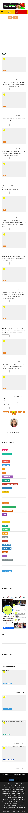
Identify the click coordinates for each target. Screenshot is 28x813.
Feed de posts (6, 641)
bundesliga (6, 465)
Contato (9, 776)
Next (14, 414)
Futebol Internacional (9, 507)
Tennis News (6, 567)
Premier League (7, 548)
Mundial (5, 533)
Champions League (7, 476)
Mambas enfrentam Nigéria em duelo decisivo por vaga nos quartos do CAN (13, 180)
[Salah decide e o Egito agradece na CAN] (14, 136)
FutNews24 (22, 12)
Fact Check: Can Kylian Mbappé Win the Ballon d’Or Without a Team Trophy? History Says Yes (13, 765)
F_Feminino (6, 503)
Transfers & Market (8, 575)
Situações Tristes (7, 559)
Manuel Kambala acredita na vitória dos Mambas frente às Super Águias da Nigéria (13, 286)
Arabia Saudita (7, 454)
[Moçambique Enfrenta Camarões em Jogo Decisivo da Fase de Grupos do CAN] (14, 382)
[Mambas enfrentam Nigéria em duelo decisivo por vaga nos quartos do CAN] (14, 169)
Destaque (5, 491)
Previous (5, 412)
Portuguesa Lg (7, 544)
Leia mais (6, 89)
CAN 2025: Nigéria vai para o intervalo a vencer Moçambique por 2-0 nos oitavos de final (13, 111)
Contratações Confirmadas (10, 484)
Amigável (5, 450)
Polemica (5, 541)
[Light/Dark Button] (9, 12)
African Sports (7, 446)
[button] (2, 12)
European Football (8, 495)
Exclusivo (5, 499)
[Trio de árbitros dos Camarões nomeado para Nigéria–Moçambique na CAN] (14, 312)
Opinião (5, 537)
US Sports (5, 578)
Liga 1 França (6, 518)
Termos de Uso (6, 774)
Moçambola (6, 529)
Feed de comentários (8, 645)
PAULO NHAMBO (7, 79)
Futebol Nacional (7, 510)
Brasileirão (6, 461)
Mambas (5, 525)
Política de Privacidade (19, 774)
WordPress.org (7, 648)
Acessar (5, 638)
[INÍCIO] (10, 780)
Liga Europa (6, 522)
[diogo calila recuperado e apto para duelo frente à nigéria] (14, 204)
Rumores (5, 552)
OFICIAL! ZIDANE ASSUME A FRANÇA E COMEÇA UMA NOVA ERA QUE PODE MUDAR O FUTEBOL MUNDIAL (13, 739)
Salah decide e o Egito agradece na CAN (13, 146)
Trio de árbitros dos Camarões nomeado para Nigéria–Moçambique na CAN (13, 323)
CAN (5, 70)
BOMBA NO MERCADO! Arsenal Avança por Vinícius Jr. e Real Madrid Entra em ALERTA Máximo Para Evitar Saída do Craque (14, 714)
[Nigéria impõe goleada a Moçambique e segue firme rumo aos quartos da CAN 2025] (14, 64)
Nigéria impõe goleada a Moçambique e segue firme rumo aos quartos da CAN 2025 (13, 76)
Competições (6, 480)
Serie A (4, 556)
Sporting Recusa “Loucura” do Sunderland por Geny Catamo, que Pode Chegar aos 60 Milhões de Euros (13, 689)
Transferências (7, 571)
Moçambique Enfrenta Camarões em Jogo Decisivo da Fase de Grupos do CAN (13, 393)
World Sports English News (10, 582)
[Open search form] (12, 12)
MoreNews (13, 811)
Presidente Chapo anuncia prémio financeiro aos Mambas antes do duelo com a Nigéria (13, 358)
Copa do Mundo (7, 488)
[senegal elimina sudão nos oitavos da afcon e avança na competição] (14, 240)
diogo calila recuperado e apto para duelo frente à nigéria (12, 214)
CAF (4, 469)
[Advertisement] (14, 34)
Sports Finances (7, 563)
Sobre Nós (17, 776)
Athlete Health (7, 457)
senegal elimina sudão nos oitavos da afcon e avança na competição (13, 250)
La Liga (4, 514)
